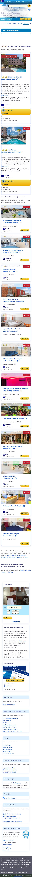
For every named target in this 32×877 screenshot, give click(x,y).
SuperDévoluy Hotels (9, 704)
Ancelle (22, 570)
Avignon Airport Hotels (9, 768)
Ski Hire (20, 23)
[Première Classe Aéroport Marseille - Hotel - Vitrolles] (16, 524)
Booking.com (17, 783)
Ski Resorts (8, 1)
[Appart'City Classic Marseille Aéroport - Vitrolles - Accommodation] (16, 320)
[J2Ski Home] (4, 5)
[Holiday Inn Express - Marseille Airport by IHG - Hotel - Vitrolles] (16, 241)
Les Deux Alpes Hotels (9, 725)
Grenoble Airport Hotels (9, 772)
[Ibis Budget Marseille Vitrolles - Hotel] (16, 497)
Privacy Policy (7, 848)
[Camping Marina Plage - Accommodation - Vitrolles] (16, 409)
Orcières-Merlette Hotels (10, 729)
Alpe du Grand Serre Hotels (10, 718)
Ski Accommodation (10, 816)
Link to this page (7, 844)
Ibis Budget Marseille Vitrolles (13, 506)
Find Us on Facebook (11, 798)
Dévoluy (8, 697)
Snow (14, 23)
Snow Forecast (19, 555)
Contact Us (6, 850)
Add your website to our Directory (12, 821)
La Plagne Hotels (8, 747)
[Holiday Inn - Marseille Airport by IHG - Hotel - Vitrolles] (13, 63)
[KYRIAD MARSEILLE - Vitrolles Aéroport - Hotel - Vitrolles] (16, 467)
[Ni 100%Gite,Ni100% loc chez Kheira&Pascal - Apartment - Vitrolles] (16, 211)
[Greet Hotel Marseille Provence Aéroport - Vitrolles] (16, 437)
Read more (4, 95)
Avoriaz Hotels (7, 745)
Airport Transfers (16, 557)
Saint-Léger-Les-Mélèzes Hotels (12, 731)
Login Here (8, 686)
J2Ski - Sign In (26, 19)
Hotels (3, 19)
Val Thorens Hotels (8, 754)
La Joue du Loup (6, 23)
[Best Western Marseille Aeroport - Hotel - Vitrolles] (13, 135)
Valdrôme (10, 572)
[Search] (29, 5)
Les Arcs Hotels (7, 749)
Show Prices (25, 230)
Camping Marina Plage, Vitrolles (13, 418)
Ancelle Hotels (7, 721)
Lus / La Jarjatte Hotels (9, 727)
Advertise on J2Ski (8, 840)
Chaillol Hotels (7, 723)
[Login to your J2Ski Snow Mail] (16, 672)
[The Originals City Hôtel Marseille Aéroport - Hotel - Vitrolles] (16, 290)
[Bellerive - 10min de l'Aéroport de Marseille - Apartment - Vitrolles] (16, 350)
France (9, 19)
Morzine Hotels (7, 751)
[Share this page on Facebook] (29, 10)
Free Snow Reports (15, 680)
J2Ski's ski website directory (12, 814)
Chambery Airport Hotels (10, 770)
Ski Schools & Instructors (11, 818)
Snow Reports (16, 1)
